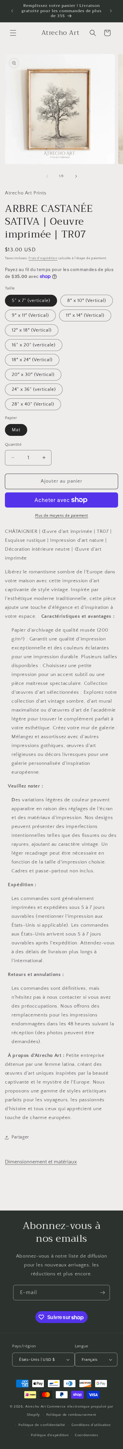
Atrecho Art (35, 1407)
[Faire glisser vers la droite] (76, 176)
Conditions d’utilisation (91, 1425)
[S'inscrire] (102, 1292)
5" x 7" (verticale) (31, 300)
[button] (13, 33)
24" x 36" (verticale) (34, 389)
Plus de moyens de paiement (61, 515)
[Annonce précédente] (12, 11)
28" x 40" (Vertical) (33, 404)
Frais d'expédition (43, 258)
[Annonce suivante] (111, 11)
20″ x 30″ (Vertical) (33, 374)
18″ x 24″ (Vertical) (32, 359)
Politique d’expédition (50, 1435)
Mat (16, 430)
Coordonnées (86, 1435)
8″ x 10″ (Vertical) (86, 300)
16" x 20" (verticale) (33, 345)
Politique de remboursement (71, 1415)
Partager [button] (20, 1137)
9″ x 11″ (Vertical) (30, 315)
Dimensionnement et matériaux (41, 1162)
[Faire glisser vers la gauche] (47, 176)
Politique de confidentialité (41, 1425)
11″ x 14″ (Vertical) (85, 315)
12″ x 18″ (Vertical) (31, 330)
